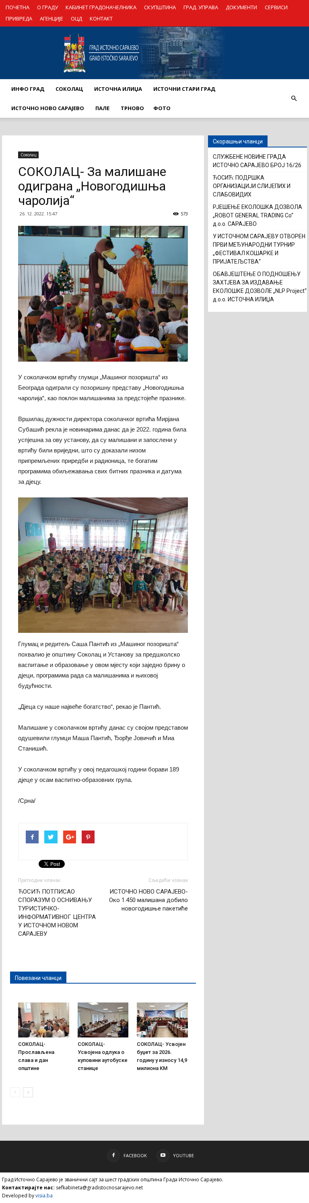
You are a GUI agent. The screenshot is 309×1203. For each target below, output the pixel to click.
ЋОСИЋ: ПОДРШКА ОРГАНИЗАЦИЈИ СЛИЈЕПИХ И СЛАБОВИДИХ (251, 186)
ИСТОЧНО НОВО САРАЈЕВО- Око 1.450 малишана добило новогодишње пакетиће (148, 900)
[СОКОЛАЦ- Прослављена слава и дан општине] (43, 1019)
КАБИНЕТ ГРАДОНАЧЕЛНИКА (101, 7)
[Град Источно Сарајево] (154, 53)
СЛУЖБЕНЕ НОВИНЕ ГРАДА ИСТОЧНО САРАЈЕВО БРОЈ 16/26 (257, 160)
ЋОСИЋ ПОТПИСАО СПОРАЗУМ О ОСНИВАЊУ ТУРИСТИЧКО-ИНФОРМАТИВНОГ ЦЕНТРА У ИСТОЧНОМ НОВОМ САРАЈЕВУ (57, 912)
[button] (293, 98)
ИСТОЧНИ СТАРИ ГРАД (184, 88)
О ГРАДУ (47, 7)
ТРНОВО (132, 108)
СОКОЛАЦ (69, 88)
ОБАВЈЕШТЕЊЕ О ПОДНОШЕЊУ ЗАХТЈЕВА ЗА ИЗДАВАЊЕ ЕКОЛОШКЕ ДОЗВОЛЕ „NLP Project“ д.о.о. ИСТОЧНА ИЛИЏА (260, 287)
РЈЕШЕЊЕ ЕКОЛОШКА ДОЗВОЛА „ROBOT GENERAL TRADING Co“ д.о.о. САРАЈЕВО (257, 215)
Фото (162, 108)
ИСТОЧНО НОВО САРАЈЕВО (47, 108)
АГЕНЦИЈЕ (51, 18)
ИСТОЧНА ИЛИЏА (118, 88)
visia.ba (44, 1195)
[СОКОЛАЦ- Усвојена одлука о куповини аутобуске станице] (103, 1019)
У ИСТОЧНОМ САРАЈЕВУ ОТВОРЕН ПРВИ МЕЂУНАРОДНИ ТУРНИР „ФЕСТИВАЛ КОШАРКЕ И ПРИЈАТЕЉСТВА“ (259, 249)
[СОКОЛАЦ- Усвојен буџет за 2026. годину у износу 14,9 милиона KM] (162, 1019)
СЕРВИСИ (276, 7)
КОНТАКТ (101, 18)
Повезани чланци (38, 978)
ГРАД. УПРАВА (200, 7)
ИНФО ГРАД (27, 88)
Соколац (28, 155)
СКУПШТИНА (160, 7)
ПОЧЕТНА (17, 7)
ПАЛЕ (102, 108)
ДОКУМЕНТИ (241, 7)
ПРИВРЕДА (19, 18)
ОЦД (76, 18)
